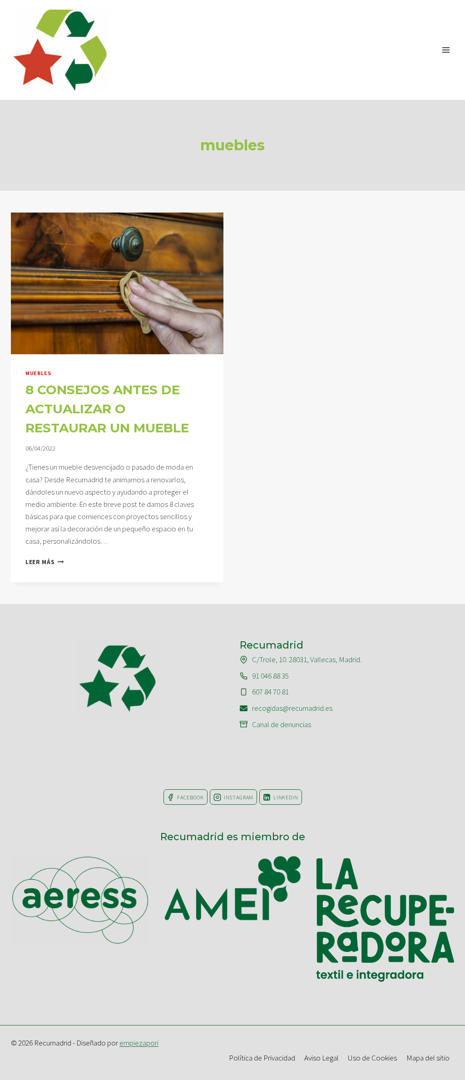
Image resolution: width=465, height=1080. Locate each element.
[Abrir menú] (445, 50)
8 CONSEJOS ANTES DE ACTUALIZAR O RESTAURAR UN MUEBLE (107, 409)
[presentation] (117, 283)
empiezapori (138, 1043)
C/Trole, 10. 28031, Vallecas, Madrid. (306, 659)
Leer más (44, 562)
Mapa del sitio (428, 1058)
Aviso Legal (321, 1058)
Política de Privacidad (262, 1058)
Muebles (38, 373)
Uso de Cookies (372, 1058)
